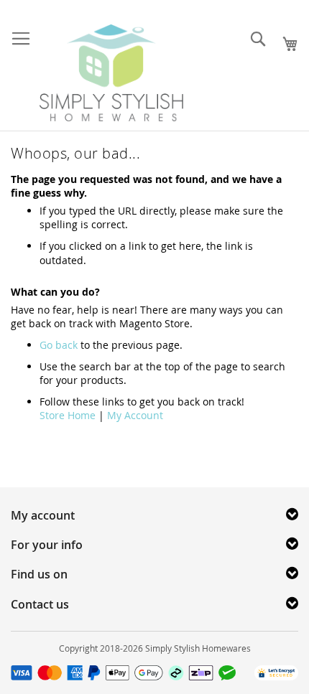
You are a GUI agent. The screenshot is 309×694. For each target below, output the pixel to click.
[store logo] (111, 72)
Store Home (68, 415)
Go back (59, 345)
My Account (135, 415)
